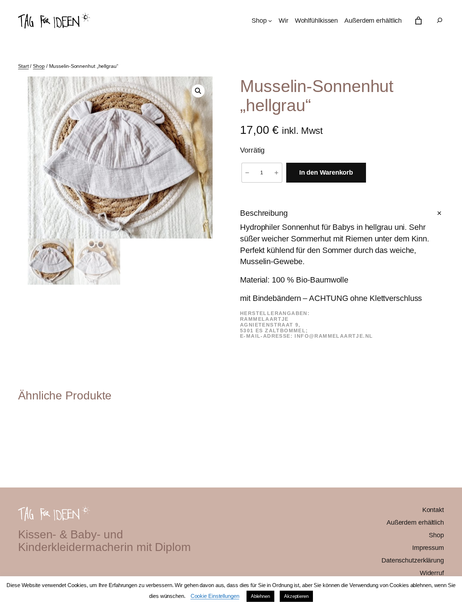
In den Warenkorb (326, 172)
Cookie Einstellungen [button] (215, 596)
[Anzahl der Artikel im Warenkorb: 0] (418, 20)
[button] (198, 90)
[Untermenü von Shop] (270, 21)
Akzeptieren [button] (296, 596)
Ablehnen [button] (260, 596)
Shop (39, 66)
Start (23, 66)
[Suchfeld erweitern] (439, 20)
